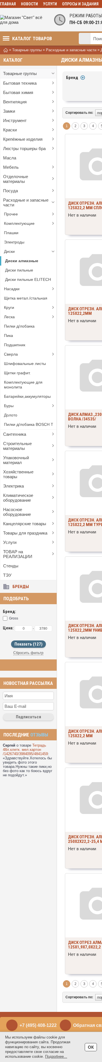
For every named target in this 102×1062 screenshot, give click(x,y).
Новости (29, 4)
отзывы (39, 735)
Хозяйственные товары (18, 474)
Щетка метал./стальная (25, 298)
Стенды (10, 565)
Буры (9, 405)
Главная (8, 4)
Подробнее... (56, 1056)
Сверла (11, 354)
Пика (8, 335)
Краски (10, 129)
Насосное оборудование (17, 512)
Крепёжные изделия (22, 139)
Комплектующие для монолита (23, 384)
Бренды (20, 586)
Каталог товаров (32, 38)
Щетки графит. (17, 373)
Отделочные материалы (15, 179)
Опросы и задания (80, 4)
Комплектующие (19, 223)
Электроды (14, 242)
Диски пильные (19, 270)
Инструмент (15, 120)
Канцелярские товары (24, 523)
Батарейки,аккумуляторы (27, 396)
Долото (10, 415)
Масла (9, 157)
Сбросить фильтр (28, 653)
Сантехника (14, 434)
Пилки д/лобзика (19, 326)
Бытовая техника (20, 83)
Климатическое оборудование (18, 498)
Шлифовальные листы (25, 363)
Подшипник (14, 345)
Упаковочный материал (16, 460)
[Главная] (5, 50)
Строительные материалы (17, 446)
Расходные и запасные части (25, 202)
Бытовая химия (18, 92)
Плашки (11, 232)
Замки (9, 111)
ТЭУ (7, 575)
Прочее (11, 214)
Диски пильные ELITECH (28, 279)
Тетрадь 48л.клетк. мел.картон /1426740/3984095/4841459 (25, 749)
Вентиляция (15, 101)
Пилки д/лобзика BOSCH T (28, 424)
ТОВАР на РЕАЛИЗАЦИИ (17, 554)
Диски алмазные (21, 260)
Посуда (10, 190)
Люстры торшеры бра (24, 148)
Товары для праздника (25, 533)
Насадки (12, 289)
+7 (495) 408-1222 (38, 1025)
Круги (9, 307)
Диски (9, 251)
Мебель (11, 167)
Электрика (13, 486)
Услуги (50, 4)
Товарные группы (20, 73)
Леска (9, 317)
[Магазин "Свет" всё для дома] (22, 20)
